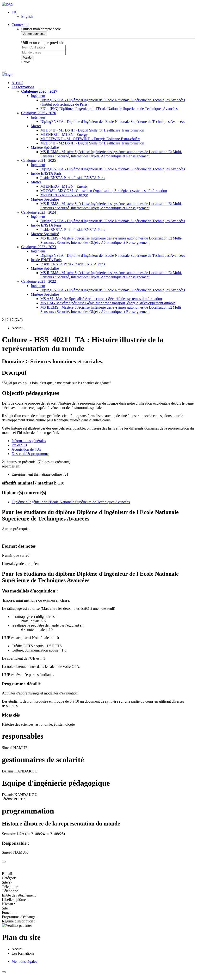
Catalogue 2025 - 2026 (38, 113)
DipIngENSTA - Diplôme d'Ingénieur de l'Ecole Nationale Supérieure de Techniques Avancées (112, 122)
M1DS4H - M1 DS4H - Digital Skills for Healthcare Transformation (92, 130)
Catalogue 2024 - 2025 (38, 160)
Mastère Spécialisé (45, 147)
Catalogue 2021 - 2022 (38, 281)
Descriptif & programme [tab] (30, 454)
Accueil (17, 83)
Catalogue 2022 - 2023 (38, 247)
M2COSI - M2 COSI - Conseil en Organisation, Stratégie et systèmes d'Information (103, 191)
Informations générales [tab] (29, 441)
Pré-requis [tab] (19, 445)
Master (36, 126)
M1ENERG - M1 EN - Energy (64, 134)
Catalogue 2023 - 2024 (38, 212)
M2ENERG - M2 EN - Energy (64, 195)
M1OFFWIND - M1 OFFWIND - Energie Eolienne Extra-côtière (90, 139)
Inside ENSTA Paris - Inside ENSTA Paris (72, 178)
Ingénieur (38, 96)
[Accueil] (7, 4)
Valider (27, 57)
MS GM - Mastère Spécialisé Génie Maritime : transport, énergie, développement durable (107, 303)
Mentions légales (24, 961)
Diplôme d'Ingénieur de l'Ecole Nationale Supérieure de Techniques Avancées (71, 502)
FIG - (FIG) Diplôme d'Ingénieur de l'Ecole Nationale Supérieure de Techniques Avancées (109, 109)
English (27, 16)
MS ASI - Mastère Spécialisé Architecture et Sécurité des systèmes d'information (101, 299)
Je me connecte (34, 34)
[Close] (4, 861)
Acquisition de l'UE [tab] (27, 449)
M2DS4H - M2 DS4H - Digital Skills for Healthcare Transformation (92, 143)
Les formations (23, 87)
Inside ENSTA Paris (46, 173)
